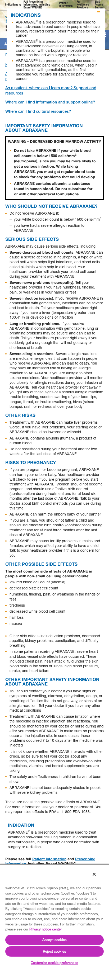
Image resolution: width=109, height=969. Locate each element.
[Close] (94, 874)
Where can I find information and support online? (50, 102)
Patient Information (66, 5)
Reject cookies (54, 951)
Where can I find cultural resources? (38, 111)
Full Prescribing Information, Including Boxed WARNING (37, 5)
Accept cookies (54, 940)
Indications (11, 4)
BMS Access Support (99, 5)
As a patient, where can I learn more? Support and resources (50, 91)
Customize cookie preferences (54, 963)
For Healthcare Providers (83, 5)
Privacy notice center (45, 929)
